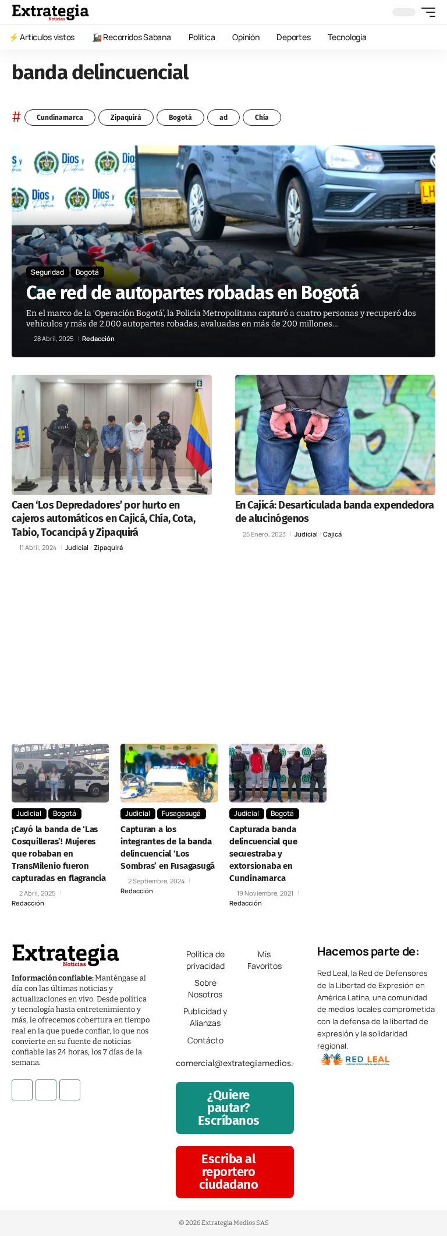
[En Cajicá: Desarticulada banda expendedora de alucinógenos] (335, 435)
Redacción (98, 338)
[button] (425, 12)
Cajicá (332, 534)
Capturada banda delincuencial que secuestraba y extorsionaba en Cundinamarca (263, 853)
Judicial (76, 547)
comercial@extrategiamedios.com (243, 1063)
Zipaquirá (126, 117)
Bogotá (180, 117)
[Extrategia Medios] (50, 12)
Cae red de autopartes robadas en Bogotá (192, 293)
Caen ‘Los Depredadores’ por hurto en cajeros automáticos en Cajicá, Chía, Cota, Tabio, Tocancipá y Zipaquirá (103, 519)
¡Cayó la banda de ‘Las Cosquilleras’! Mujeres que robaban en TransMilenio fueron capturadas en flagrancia (59, 853)
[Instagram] (46, 1089)
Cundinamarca (60, 117)
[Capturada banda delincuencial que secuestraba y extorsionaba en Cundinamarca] (278, 773)
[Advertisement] (223, 650)
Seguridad (47, 272)
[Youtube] (69, 1089)
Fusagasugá (181, 813)
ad (223, 117)
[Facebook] (22, 1089)
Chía (262, 117)
